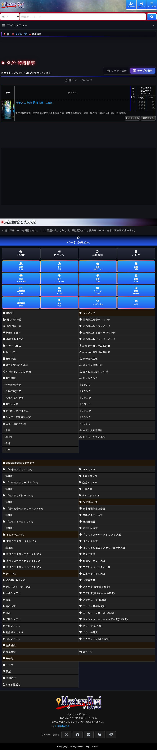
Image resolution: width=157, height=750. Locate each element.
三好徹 (49, 102)
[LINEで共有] (89, 734)
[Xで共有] (66, 734)
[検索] (152, 16)
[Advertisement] (78, 47)
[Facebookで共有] (78, 734)
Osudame (62, 726)
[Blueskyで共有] (100, 734)
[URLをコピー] (111, 734)
